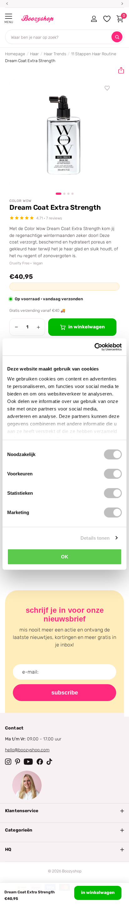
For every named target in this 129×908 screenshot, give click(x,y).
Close (64, 810)
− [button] (16, 327)
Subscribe (64, 693)
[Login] (94, 19)
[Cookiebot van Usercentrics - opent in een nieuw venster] (94, 347)
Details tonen (95, 537)
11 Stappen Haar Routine (93, 54)
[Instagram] (8, 761)
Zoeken (116, 37)
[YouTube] (28, 761)
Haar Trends (55, 54)
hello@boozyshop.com (27, 750)
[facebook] (40, 761)
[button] (118, 70)
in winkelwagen (98, 892)
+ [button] (38, 327)
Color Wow (20, 201)
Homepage (15, 54)
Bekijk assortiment (8, 16)
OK (64, 556)
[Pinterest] (17, 761)
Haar (34, 54)
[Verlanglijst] (107, 88)
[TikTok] (49, 761)
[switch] (113, 474)
